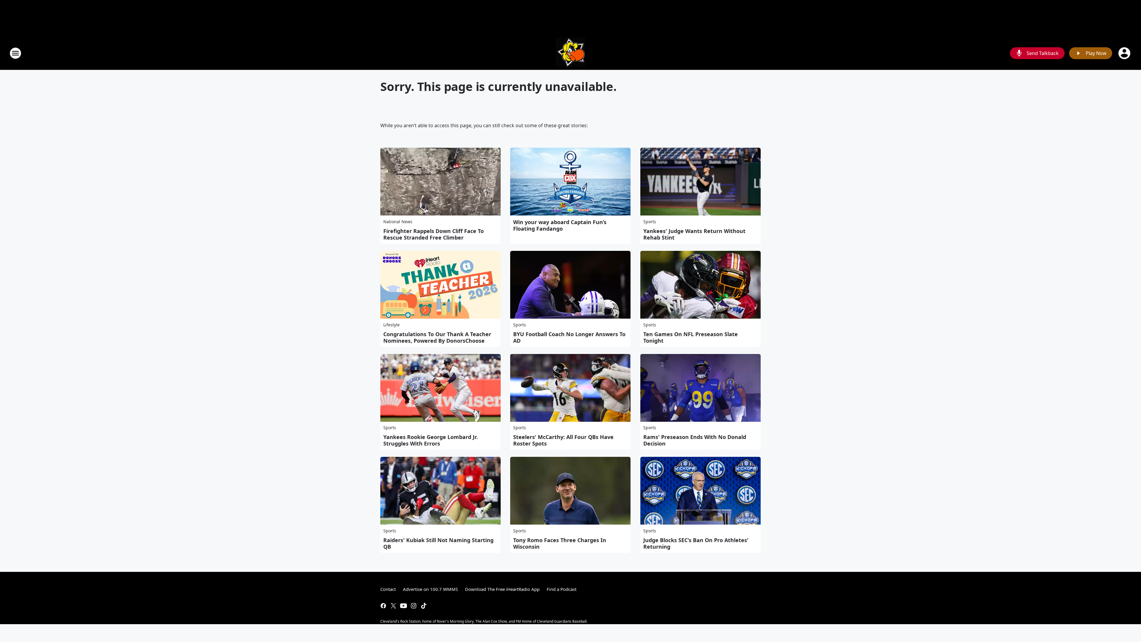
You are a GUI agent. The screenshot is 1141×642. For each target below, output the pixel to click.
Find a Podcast (561, 589)
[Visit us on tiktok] (423, 605)
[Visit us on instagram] (413, 605)
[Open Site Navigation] (15, 53)
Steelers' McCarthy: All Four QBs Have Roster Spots (563, 440)
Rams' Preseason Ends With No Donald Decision (694, 440)
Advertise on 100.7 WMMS (430, 589)
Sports (649, 221)
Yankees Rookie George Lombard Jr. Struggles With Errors (430, 440)
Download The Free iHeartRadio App (502, 589)
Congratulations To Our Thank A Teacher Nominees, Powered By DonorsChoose (437, 337)
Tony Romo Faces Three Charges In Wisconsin (559, 543)
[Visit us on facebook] (383, 605)
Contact (388, 589)
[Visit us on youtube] (403, 605)
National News (397, 221)
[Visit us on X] (393, 605)
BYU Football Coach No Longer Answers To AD (569, 337)
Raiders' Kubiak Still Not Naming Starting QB (438, 543)
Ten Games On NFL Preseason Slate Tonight (690, 337)
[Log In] (1124, 53)
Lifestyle (391, 325)
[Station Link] (570, 53)
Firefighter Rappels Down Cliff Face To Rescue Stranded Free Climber (433, 234)
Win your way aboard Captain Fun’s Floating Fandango (559, 225)
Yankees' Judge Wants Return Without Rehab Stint (694, 234)
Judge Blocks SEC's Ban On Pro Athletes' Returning (695, 543)
